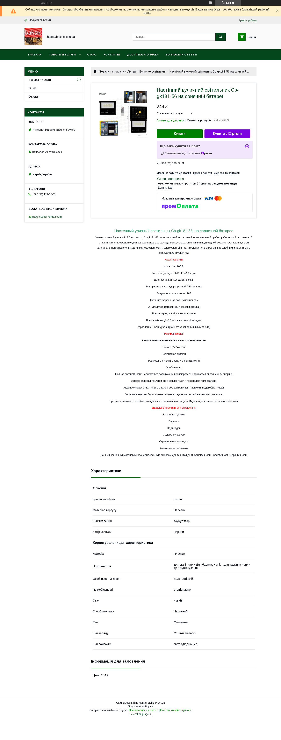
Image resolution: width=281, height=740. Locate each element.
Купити (180, 133)
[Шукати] (220, 37)
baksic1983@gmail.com (47, 216)
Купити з (220, 133)
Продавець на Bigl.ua (140, 706)
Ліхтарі (132, 71)
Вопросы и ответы (181, 54)
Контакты (112, 54)
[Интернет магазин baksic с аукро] (33, 44)
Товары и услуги (62, 54)
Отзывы (34, 96)
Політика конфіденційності (176, 710)
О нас (91, 54)
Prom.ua (160, 702)
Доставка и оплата (142, 54)
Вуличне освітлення (152, 71)
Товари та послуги (111, 71)
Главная (34, 54)
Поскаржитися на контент (143, 710)
